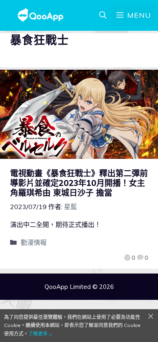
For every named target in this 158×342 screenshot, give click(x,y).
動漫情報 (34, 242)
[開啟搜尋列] (102, 15)
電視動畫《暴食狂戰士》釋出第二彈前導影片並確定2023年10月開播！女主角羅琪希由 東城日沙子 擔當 (79, 183)
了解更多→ (40, 334)
